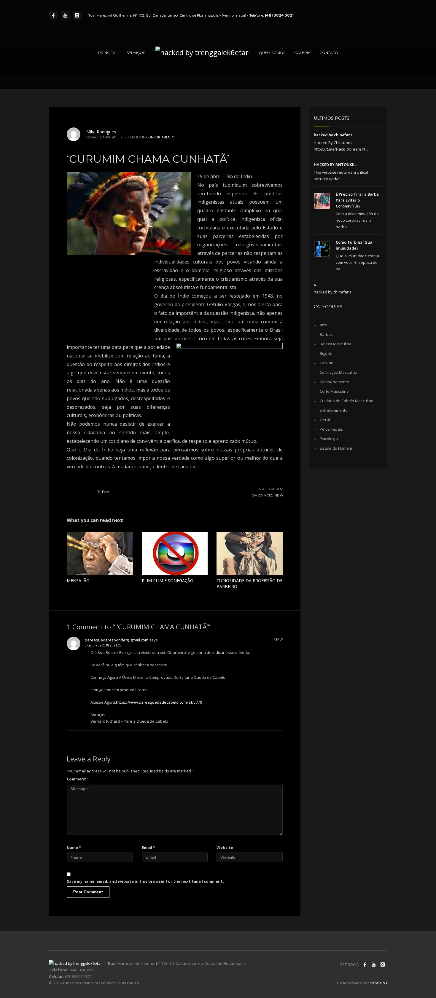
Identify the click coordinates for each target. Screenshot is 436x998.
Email (148, 847)
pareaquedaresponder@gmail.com (116, 640)
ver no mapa (234, 15)
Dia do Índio (262, 495)
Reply (278, 640)
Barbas (326, 334)
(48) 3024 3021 (279, 15)
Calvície (326, 362)
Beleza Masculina (335, 343)
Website (225, 847)
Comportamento (160, 137)
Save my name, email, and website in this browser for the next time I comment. (145, 881)
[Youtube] (65, 15)
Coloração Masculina (338, 372)
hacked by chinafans (333, 135)
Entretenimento (334, 410)
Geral (325, 419)
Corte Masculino (334, 391)
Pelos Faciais (331, 429)
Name (74, 847)
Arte (323, 325)
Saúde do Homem (336, 448)
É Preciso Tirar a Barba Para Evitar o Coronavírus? (357, 200)
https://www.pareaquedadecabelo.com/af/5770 (159, 702)
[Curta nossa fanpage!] (364, 964)
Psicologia (329, 438)
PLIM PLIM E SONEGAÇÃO (167, 580)
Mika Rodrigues (101, 132)
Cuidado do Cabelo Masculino (346, 400)
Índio (278, 495)
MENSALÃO (78, 580)
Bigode (326, 353)
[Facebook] (53, 15)
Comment (78, 779)
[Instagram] (77, 15)
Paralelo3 (378, 983)
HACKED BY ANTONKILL (335, 164)
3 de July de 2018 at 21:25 (103, 645)
